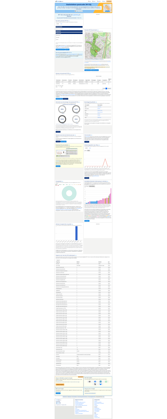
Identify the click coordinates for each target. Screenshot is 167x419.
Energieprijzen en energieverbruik (80, 410)
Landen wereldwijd (78, 405)
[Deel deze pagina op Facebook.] (95, 382)
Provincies (77, 404)
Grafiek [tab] (57, 23)
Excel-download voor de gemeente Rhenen (68, 94)
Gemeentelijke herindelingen (99, 403)
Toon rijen (59, 86)
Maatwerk (96, 416)
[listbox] (88, 150)
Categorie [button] (58, 260)
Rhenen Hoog (100, 110)
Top (103, 396)
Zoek (90, 1)
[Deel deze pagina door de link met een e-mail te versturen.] (89, 382)
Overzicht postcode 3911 (60, 49)
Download (109, 1)
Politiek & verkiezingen (79, 413)
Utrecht (99, 115)
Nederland (93, 68)
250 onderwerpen (62, 46)
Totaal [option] (88, 150)
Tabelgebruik (65, 98)
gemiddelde (88, 136)
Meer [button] (104, 1)
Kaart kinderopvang (97, 409)
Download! (58, 166)
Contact (95, 415)
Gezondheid (77, 409)
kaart (65, 45)
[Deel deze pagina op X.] (95, 384)
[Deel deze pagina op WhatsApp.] (106, 382)
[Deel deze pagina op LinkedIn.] (100, 382)
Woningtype (93, 80)
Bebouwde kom (110, 80)
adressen (59, 47)
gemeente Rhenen (96, 175)
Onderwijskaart (96, 410)
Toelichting (58, 131)
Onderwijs (86, 220)
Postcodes (77, 403)
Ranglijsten (96, 405)
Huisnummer (64, 80)
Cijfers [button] (94, 1)
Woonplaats (75, 80)
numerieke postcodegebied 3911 (71, 54)
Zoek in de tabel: (98, 76)
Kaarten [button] (99, 1)
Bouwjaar (99, 80)
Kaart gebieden (96, 408)
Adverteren (96, 414)
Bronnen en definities (97, 402)
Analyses (95, 401)
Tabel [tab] (61, 23)
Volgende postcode (95, 70)
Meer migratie (63, 141)
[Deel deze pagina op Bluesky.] (100, 384)
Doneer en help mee (60, 384)
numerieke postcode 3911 (95, 61)
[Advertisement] (97, 22)
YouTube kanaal (97, 417)
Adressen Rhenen (59, 98)
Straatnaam (58, 80)
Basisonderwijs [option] (91, 186)
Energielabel (104, 80)
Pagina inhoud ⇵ (79, 11)
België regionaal (84, 405)
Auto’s (76, 408)
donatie (58, 380)
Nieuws (95, 404)
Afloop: (85, 150)
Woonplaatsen (81, 403)
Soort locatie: (86, 186)
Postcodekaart (96, 411)
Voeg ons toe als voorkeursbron (90, 393)
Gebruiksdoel (81, 80)
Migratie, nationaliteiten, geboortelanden (82, 411)
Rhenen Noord (100, 112)
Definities (67, 49)
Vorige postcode (87, 70)
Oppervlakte (87, 80)
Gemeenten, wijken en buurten (80, 402)
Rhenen (99, 108)
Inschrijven (58, 393)
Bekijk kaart (107, 11)
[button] (68, 21)
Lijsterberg (76, 15)
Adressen (76, 401)
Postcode (69, 80)
